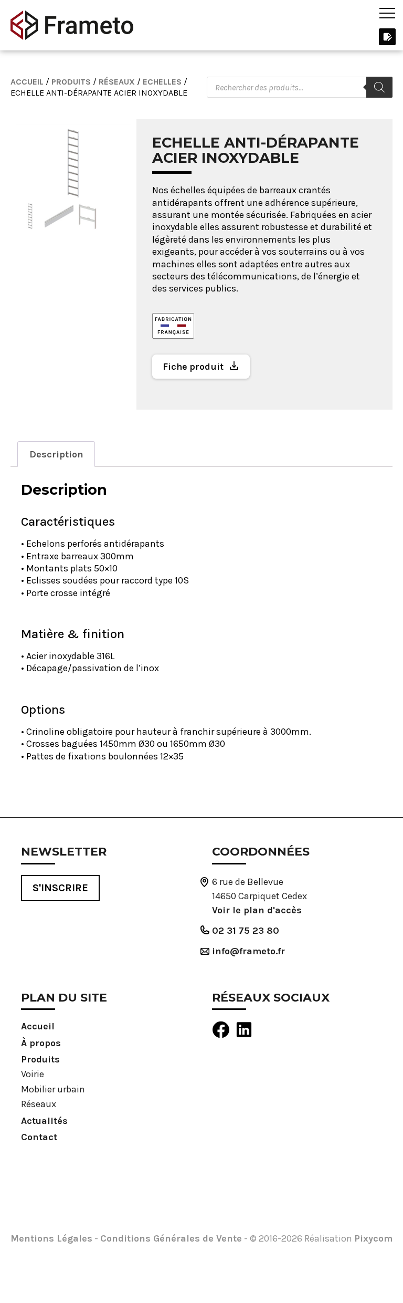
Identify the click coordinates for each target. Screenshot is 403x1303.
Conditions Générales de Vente (171, 1238)
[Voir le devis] (386, 36)
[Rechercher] (379, 87)
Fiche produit (193, 366)
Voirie (32, 1074)
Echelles (162, 82)
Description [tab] (56, 454)
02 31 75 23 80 (245, 930)
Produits (71, 82)
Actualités (44, 1121)
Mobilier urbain (53, 1089)
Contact (39, 1137)
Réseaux (117, 82)
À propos (41, 1043)
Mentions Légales (51, 1238)
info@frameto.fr (248, 951)
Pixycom (373, 1238)
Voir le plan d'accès (257, 910)
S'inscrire (60, 888)
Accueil (27, 82)
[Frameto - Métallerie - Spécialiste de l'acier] (71, 25)
